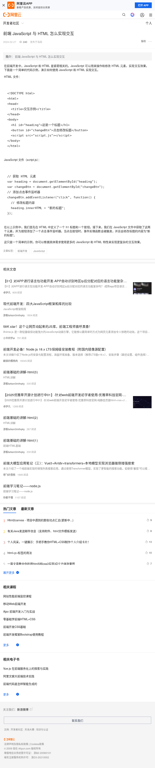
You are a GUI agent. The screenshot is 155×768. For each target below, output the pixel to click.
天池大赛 (29, 729)
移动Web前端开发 (14, 604)
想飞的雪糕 (9, 474)
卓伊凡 (6, 292)
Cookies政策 (37, 744)
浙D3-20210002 (40, 757)
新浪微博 (22, 709)
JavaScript (39, 251)
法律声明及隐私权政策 (16, 744)
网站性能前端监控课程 (17, 596)
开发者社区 (17, 729)
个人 (149, 23)
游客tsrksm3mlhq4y (14, 315)
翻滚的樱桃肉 (10, 360)
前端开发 (22, 251)
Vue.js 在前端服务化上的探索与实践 (25, 668)
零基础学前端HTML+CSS (19, 619)
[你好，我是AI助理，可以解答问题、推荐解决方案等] (132, 14)
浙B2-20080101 (42, 752)
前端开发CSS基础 (14, 627)
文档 (6, 729)
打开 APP (143, 5)
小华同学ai (9, 338)
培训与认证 (42, 729)
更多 (6, 645)
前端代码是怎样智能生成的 (20, 684)
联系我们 (77, 720)
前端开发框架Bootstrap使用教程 (23, 634)
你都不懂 (8, 497)
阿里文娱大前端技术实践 (18, 676)
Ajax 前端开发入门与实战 (19, 611)
